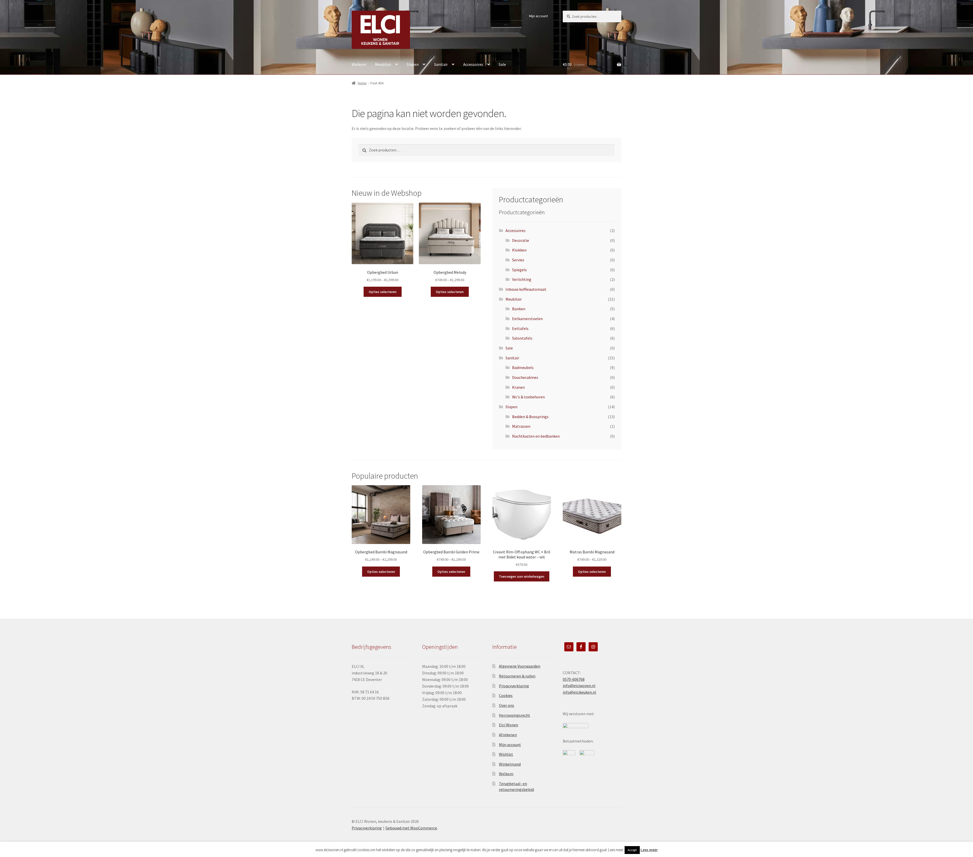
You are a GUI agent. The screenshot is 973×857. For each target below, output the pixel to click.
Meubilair (383, 64)
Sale (502, 64)
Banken (518, 308)
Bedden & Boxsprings (530, 416)
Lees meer (649, 849)
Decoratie (520, 240)
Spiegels (519, 269)
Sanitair (441, 64)
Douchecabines (525, 377)
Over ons (506, 705)
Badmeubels (523, 367)
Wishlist (506, 754)
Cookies (506, 695)
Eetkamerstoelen (527, 318)
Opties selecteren (383, 291)
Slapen (413, 64)
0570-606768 (574, 679)
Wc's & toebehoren (528, 396)
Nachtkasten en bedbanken (536, 436)
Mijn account (538, 16)
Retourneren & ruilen (517, 675)
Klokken (519, 249)
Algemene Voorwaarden (519, 666)
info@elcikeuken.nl (579, 692)
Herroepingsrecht (514, 715)
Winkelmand (510, 764)
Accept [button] (632, 850)
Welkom (359, 64)
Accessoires (473, 64)
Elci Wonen (508, 724)
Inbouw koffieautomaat (526, 289)
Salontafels (522, 338)
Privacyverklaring (514, 685)
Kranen (518, 387)
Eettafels (520, 328)
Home (362, 83)
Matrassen (521, 426)
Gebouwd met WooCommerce (411, 827)
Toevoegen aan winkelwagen (521, 576)
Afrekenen (508, 734)
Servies (518, 259)
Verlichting (521, 279)
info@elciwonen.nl (579, 685)
